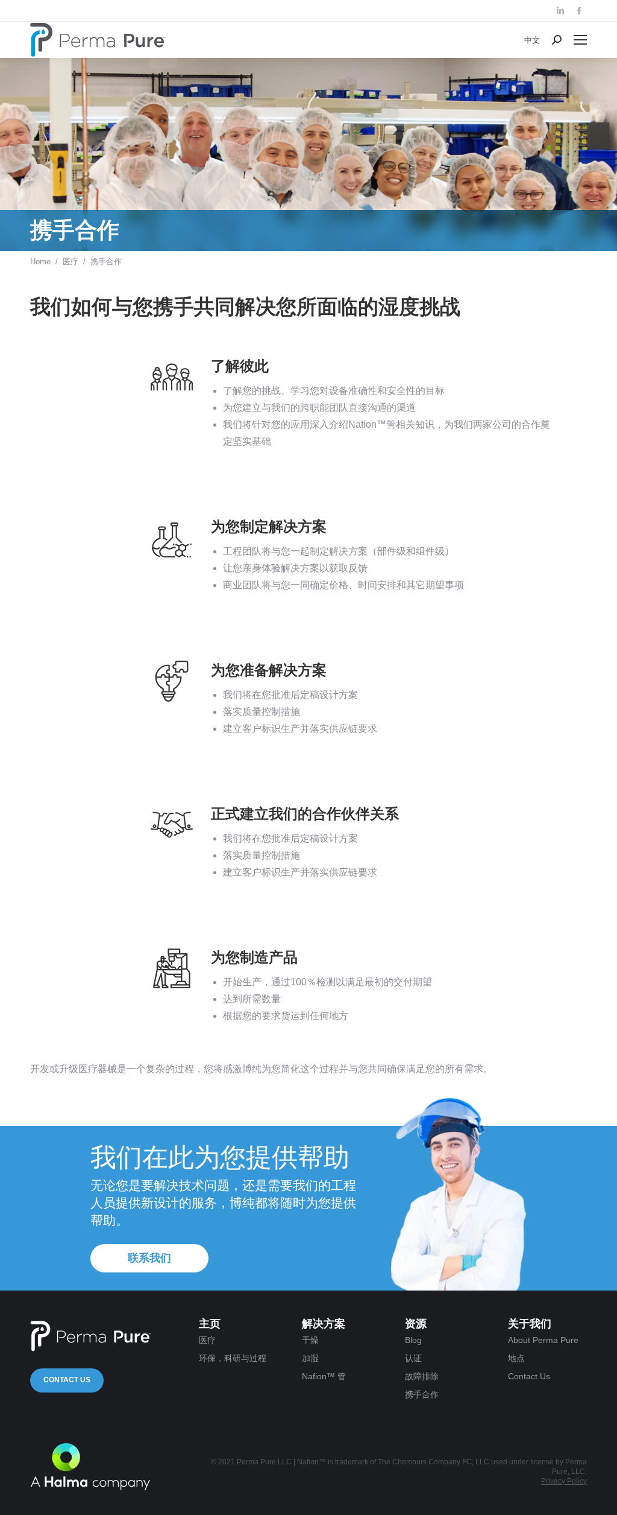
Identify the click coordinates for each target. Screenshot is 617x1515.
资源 (416, 1324)
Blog (413, 1340)
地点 (516, 1358)
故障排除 (422, 1376)
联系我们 (149, 1258)
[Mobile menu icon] (580, 39)
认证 (413, 1358)
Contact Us (66, 1380)
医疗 (70, 261)
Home (40, 261)
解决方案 (323, 1324)
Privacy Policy (564, 1481)
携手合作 (422, 1394)
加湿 (310, 1358)
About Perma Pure (543, 1340)
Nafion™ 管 (324, 1376)
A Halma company (90, 1467)
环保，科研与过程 (232, 1358)
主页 (210, 1324)
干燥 (310, 1340)
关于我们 (529, 1324)
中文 (532, 40)
